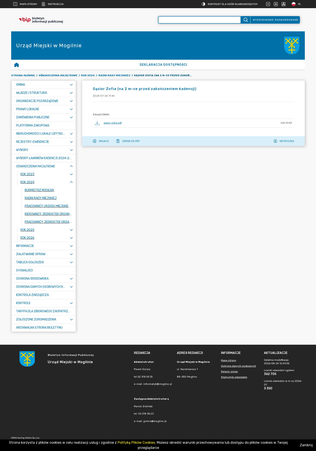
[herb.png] (292, 46)
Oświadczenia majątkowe (58, 75)
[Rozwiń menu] (71, 84)
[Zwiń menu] (71, 166)
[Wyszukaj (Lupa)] (245, 20)
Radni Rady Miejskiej (114, 75)
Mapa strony (28, 4)
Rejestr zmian (229, 371)
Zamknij (306, 445)
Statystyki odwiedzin (234, 377)
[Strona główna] (16, 65)
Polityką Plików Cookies (136, 442)
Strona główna (23, 75)
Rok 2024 (88, 75)
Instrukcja (56, 4)
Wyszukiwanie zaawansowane (275, 19)
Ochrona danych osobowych (238, 365)
